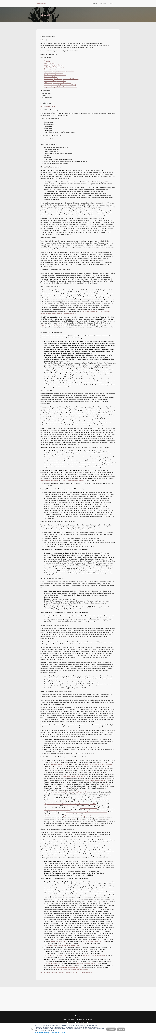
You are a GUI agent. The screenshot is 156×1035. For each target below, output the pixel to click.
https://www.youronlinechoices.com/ (73, 480)
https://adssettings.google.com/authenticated (73, 969)
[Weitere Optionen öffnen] (116, 3)
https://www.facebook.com (88, 808)
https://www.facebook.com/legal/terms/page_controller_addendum (66, 792)
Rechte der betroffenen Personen (55, 75)
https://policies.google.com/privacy (94, 941)
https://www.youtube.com (52, 963)
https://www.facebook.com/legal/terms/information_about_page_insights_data (70, 804)
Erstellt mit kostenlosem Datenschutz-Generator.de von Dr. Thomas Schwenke (66, 973)
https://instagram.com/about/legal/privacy (98, 764)
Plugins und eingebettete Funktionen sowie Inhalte (60, 87)
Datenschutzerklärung (42, 1032)
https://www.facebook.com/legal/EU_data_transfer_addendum (86, 812)
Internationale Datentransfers (53, 73)
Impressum (55, 1032)
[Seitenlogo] (50, 5)
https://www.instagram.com (59, 764)
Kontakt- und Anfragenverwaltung (55, 81)
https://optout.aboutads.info (49, 480)
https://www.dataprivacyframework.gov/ (53, 325)
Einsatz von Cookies (50, 77)
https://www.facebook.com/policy (72, 776)
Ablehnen (121, 1029)
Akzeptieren (111, 1029)
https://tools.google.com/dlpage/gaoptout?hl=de (67, 967)
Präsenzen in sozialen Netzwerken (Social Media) (60, 85)
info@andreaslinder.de (47, 106)
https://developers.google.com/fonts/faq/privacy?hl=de (61, 945)
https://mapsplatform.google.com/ (55, 955)
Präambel (47, 61)
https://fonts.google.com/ (58, 941)
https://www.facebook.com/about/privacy (57, 810)
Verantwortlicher (49, 63)
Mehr (63, 1032)
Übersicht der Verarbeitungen (53, 65)
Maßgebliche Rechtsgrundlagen (54, 67)
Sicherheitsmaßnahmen (51, 69)
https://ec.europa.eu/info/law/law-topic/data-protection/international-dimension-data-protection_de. (75, 313)
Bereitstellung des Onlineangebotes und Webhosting (61, 79)
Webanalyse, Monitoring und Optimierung (57, 83)
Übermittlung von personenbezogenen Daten (59, 71)
